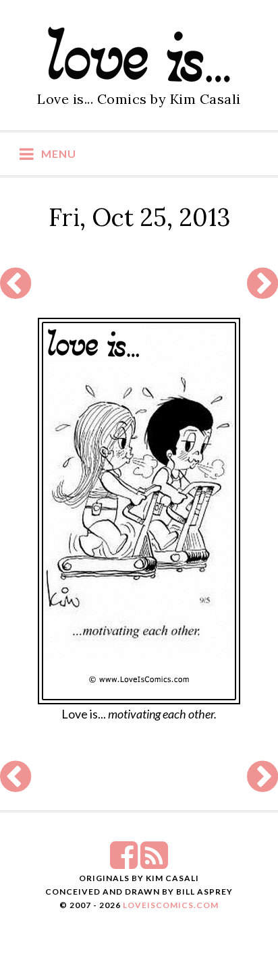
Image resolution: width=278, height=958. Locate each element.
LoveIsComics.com (171, 905)
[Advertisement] (137, 284)
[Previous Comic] (15, 291)
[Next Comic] (262, 291)
